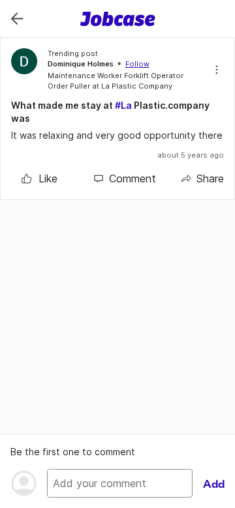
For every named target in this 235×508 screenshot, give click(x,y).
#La (123, 105)
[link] (39, 178)
